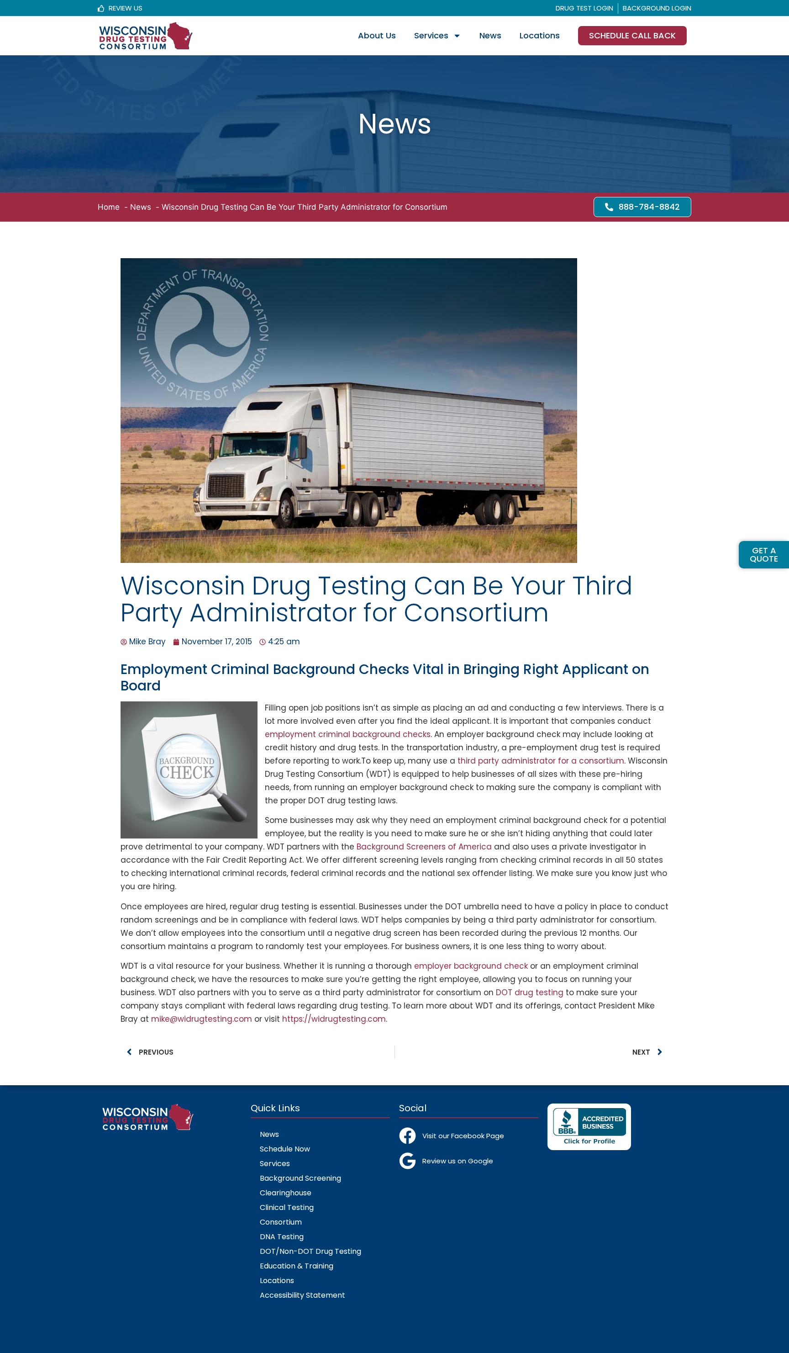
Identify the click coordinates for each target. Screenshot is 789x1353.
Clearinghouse (285, 1193)
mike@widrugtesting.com (201, 1018)
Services (431, 35)
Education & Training (296, 1266)
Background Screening (300, 1178)
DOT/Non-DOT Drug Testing (310, 1251)
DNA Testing (282, 1236)
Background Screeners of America (424, 846)
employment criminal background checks (348, 734)
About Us (377, 35)
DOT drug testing (529, 992)
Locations (540, 35)
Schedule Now (285, 1149)
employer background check (471, 965)
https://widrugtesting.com (334, 1018)
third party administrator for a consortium (541, 760)
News (490, 35)
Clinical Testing (287, 1207)
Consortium (281, 1222)
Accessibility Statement (302, 1295)
